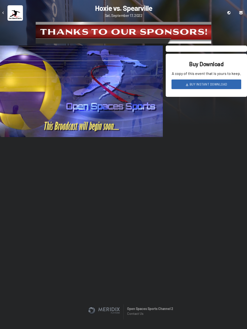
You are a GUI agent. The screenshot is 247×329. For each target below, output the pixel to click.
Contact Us (135, 313)
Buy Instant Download (208, 84)
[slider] (81, 120)
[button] (83, 93)
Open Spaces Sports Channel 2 (150, 309)
